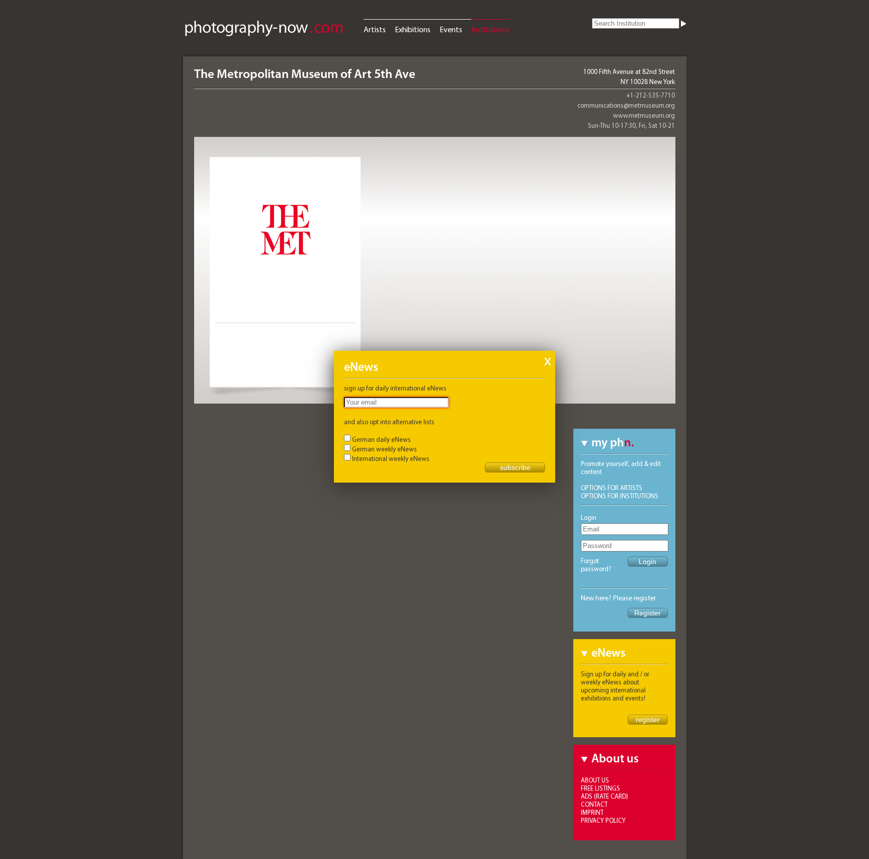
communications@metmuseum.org (626, 105)
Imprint (592, 812)
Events (451, 29)
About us (595, 780)
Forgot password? (596, 565)
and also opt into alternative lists (389, 422)
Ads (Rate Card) (604, 796)
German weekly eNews (384, 449)
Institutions (490, 29)
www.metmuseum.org (644, 115)
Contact (594, 804)
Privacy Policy (603, 820)
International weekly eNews (390, 458)
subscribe (515, 467)
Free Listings (600, 788)
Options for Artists (611, 488)
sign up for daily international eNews (395, 388)
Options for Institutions (619, 496)
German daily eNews (381, 439)
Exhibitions (412, 29)
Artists (375, 29)
